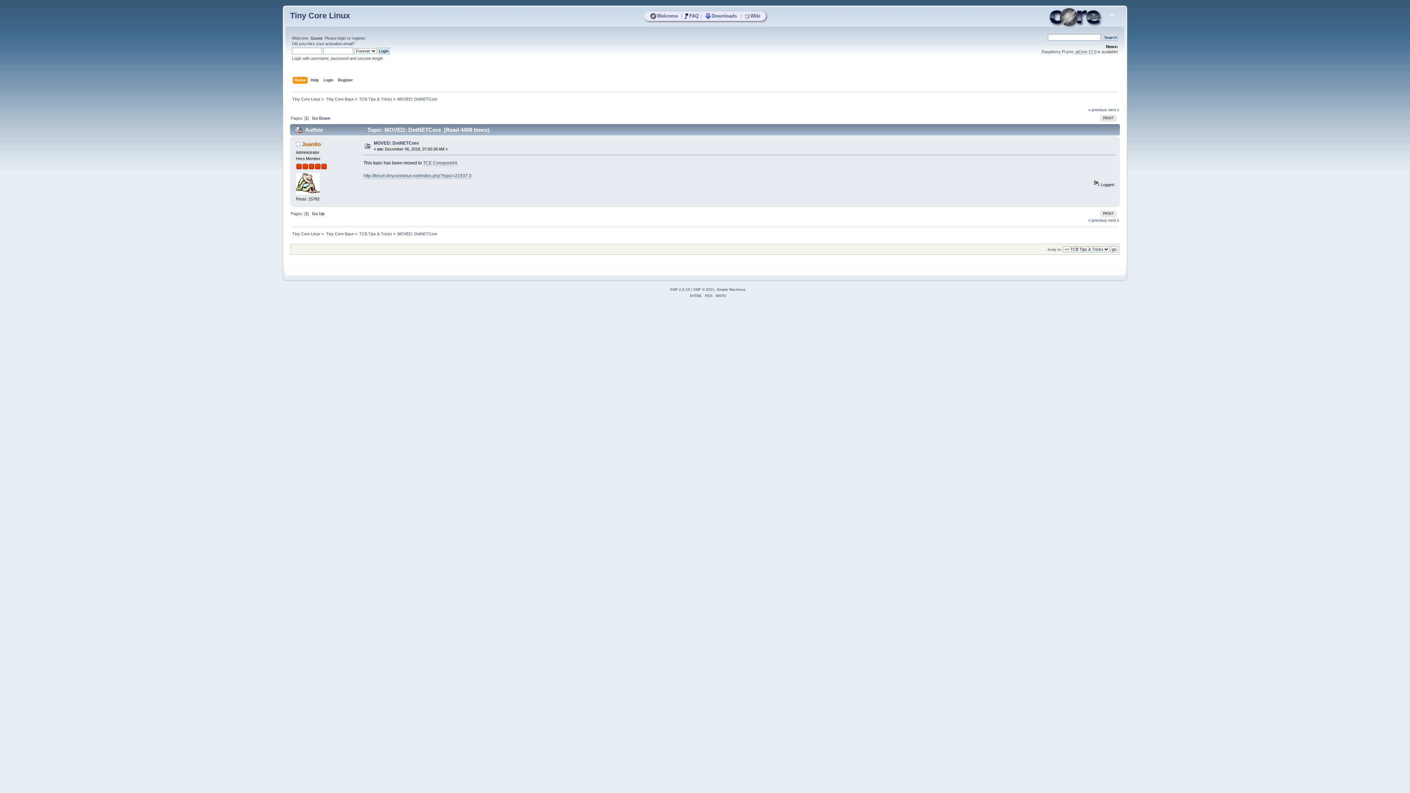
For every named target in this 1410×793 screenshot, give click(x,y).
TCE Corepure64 (440, 163)
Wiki (755, 16)
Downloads (724, 16)
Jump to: (1054, 249)
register (358, 38)
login (342, 38)
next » (1113, 110)
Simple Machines (731, 289)
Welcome (667, 16)
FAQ (694, 16)
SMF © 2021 (704, 289)
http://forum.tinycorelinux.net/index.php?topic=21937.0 (417, 175)
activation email (338, 43)
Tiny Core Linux (320, 15)
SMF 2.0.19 (680, 289)
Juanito (311, 144)
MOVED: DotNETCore (396, 143)
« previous (1097, 110)
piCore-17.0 (1085, 52)
